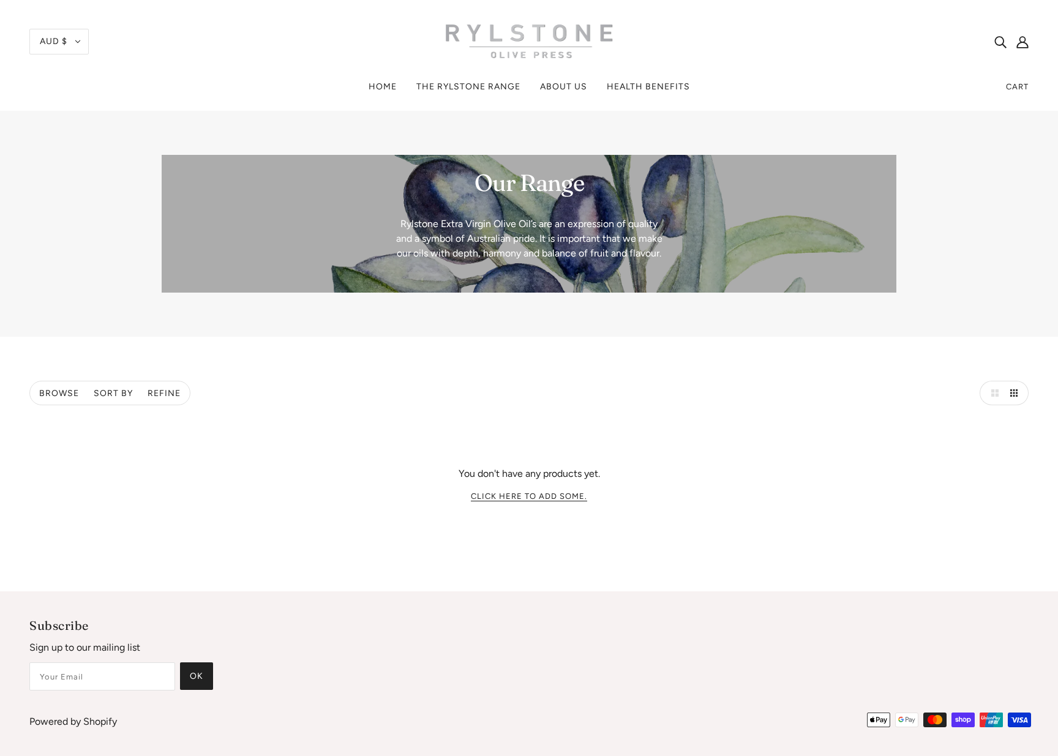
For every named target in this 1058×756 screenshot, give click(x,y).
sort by (113, 393)
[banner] (529, 41)
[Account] (1022, 41)
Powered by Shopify (73, 721)
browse (59, 393)
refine (164, 393)
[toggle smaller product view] (1016, 393)
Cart (1017, 86)
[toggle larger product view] (992, 393)
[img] (1000, 41)
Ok (196, 676)
